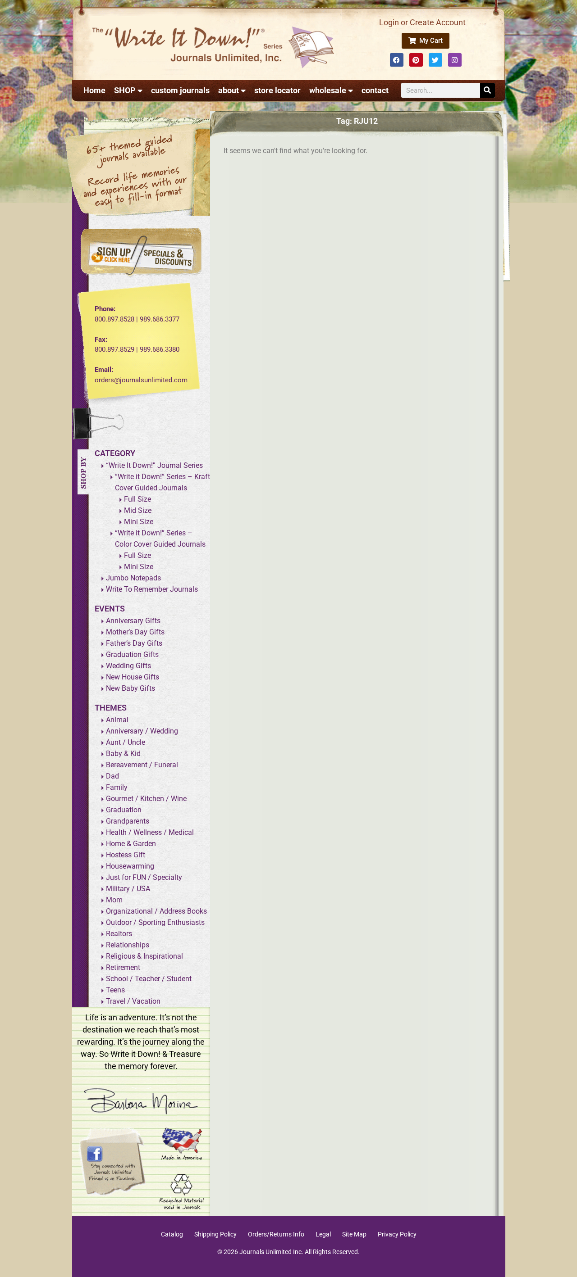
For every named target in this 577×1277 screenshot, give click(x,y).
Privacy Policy (397, 1234)
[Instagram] (455, 60)
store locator (277, 90)
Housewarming (130, 866)
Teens (115, 990)
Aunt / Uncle (125, 742)
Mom (114, 900)
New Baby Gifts (130, 688)
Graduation (124, 810)
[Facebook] (396, 60)
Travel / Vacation (133, 1001)
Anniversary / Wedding (142, 731)
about (228, 90)
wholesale (327, 90)
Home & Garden (131, 843)
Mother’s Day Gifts (135, 632)
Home (94, 90)
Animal (117, 719)
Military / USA (128, 888)
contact (375, 90)
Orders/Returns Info (276, 1234)
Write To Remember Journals (152, 589)
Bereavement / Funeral (142, 765)
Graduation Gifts (132, 654)
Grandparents (127, 821)
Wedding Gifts (128, 665)
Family (117, 787)
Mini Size (138, 521)
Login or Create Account (422, 22)
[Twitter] (435, 60)
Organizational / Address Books (156, 911)
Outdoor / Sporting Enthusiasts (155, 922)
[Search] (487, 90)
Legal (323, 1234)
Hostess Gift (125, 855)
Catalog (172, 1234)
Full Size (137, 499)
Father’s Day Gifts (134, 643)
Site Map (354, 1234)
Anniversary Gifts (133, 620)
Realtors (119, 933)
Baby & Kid (123, 753)
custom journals (180, 90)
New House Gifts (132, 677)
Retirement (123, 967)
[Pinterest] (416, 60)
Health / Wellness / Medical (150, 832)
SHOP (125, 90)
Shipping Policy (215, 1234)
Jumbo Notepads (133, 578)
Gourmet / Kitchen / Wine (146, 798)
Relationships (127, 945)
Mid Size (137, 510)
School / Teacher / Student (149, 978)
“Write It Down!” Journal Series (154, 465)
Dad (112, 776)
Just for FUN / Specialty (144, 877)
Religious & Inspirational (144, 956)
